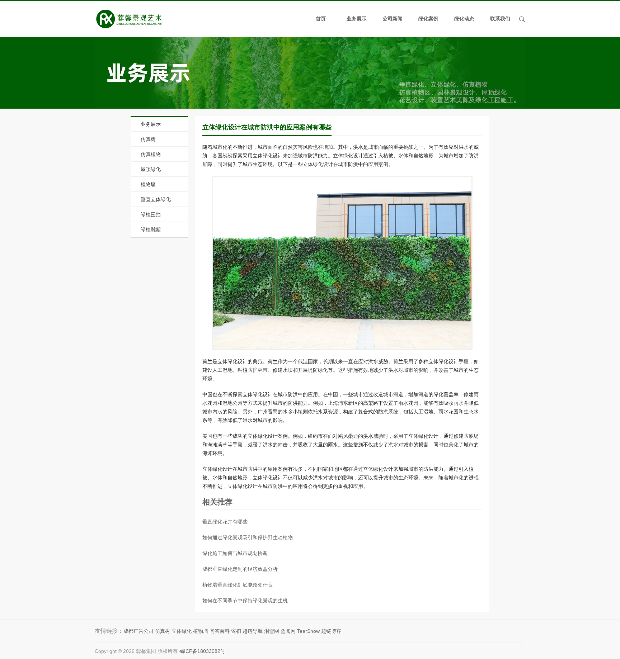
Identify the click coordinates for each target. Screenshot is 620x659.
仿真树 (148, 139)
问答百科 (220, 631)
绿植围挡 (151, 214)
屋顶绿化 (151, 169)
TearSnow (308, 631)
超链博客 (331, 631)
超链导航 (253, 631)
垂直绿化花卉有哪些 (225, 522)
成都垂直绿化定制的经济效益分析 (240, 569)
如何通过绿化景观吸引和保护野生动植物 (247, 537)
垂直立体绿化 (156, 199)
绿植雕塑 (151, 229)
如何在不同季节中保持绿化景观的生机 (245, 600)
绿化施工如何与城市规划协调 (235, 553)
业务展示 (357, 19)
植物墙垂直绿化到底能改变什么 (237, 585)
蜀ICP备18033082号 (202, 651)
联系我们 (500, 19)
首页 (321, 19)
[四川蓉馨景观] (129, 19)
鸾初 (236, 631)
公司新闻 (392, 19)
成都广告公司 (138, 631)
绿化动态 (464, 19)
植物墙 (148, 184)
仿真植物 (151, 154)
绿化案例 (428, 19)
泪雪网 (271, 631)
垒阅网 (288, 631)
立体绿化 (182, 631)
